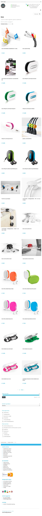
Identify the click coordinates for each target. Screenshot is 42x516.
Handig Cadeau (3, 442)
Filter (4, 397)
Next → (22, 389)
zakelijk (4, 487)
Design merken (10, 442)
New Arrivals (5, 457)
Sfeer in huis (5, 453)
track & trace (5, 485)
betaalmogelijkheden (7, 483)
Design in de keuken (7, 451)
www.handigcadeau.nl (6, 512)
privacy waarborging (7, 468)
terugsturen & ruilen (7, 482)
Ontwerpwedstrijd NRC (7, 456)
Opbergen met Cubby (7, 452)
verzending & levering (7, 481)
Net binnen (5, 454)
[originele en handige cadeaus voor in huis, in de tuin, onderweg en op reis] (21, 6)
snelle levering (6, 462)
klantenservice (6, 467)
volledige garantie (6, 463)
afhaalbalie (5, 465)
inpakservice (5, 466)
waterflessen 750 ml (7, 448)
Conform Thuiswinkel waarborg (9, 504)
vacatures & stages (7, 486)
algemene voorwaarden (7, 470)
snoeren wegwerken (7, 449)
